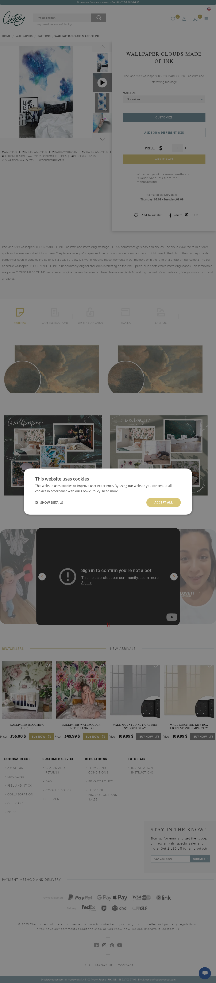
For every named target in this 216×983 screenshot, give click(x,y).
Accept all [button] (163, 502)
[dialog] (108, 492)
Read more (110, 491)
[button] (49, 502)
